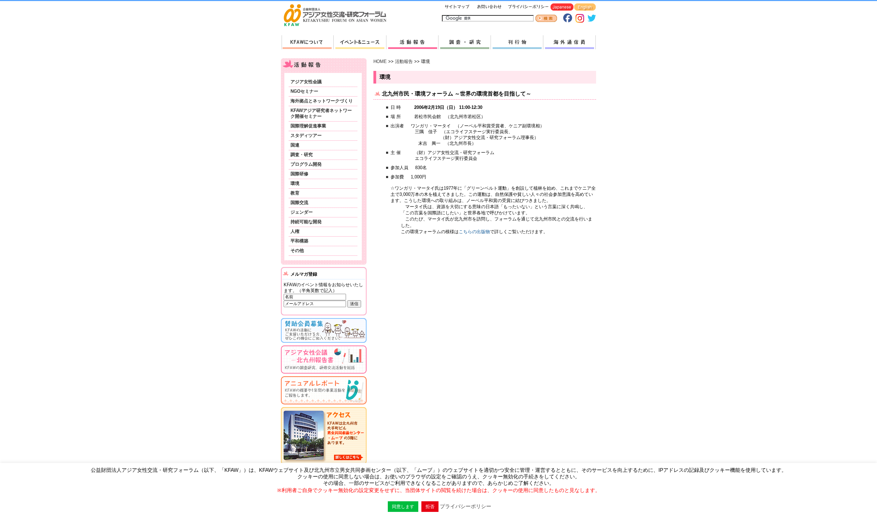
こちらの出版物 (474, 231)
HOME (380, 61)
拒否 (429, 506)
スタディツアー (306, 135)
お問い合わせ (488, 7)
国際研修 (299, 173)
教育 (295, 193)
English (585, 7)
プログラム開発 (306, 164)
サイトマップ (457, 7)
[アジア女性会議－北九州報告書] (324, 374)
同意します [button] (403, 506)
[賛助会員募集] (324, 344)
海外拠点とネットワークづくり (322, 100)
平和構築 (299, 240)
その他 (297, 250)
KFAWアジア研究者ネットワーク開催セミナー (321, 113)
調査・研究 (464, 42)
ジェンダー (302, 212)
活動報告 (412, 42)
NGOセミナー (304, 91)
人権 (295, 231)
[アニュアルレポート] (324, 405)
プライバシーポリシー (527, 7)
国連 (295, 145)
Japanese (562, 7)
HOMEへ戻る (338, 16)
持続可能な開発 (306, 221)
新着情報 (359, 42)
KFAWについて (307, 42)
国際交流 (299, 202)
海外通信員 (569, 42)
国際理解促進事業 (308, 125)
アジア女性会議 (306, 81)
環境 (295, 183)
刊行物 (517, 42)
